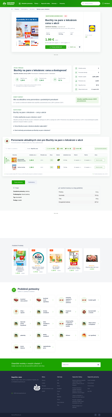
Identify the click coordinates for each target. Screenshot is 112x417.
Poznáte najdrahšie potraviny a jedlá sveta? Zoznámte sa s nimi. (78, 401)
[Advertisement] (56, 59)
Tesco (58, 385)
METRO (59, 396)
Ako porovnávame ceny (47, 388)
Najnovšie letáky (45, 3)
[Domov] (11, 9)
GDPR (43, 391)
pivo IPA (90, 391)
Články (36, 3)
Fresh (58, 391)
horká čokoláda (91, 380)
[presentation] (12, 262)
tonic (89, 388)
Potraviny (62, 3)
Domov (43, 380)
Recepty (44, 385)
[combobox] (92, 3)
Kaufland (59, 388)
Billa (58, 383)
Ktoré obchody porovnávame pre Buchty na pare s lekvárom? (32, 130)
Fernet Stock (91, 383)
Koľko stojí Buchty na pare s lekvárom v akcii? (28, 117)
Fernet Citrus (91, 385)
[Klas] (59, 160)
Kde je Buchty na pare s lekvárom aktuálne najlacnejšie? (31, 126)
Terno (58, 399)
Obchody (54, 3)
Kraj (58, 394)
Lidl (86, 37)
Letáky (43, 383)
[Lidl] (59, 167)
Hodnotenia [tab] (31, 182)
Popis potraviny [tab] (18, 182)
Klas (58, 405)
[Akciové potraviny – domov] (9, 3)
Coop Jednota (60, 402)
